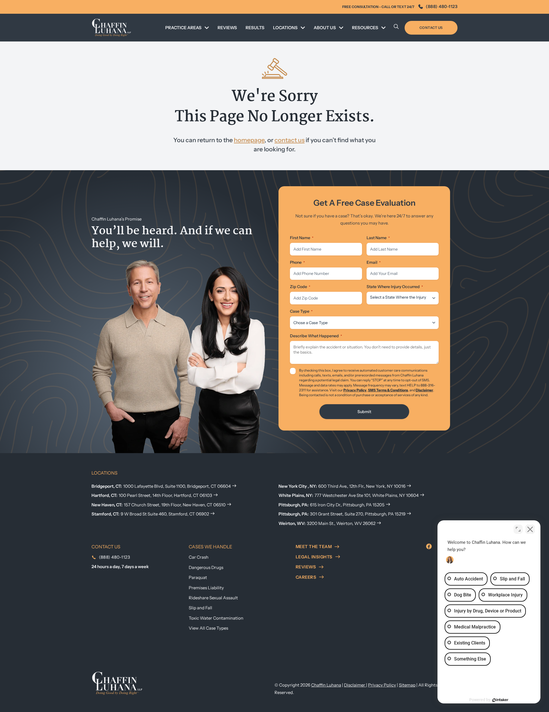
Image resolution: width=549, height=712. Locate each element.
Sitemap (407, 685)
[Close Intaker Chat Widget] (530, 529)
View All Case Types (208, 628)
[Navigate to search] (396, 27)
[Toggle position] (518, 529)
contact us (289, 140)
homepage (249, 140)
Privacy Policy (355, 390)
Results (255, 27)
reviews (306, 567)
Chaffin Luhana (326, 685)
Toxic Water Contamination (216, 618)
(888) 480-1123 (442, 6)
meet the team (314, 546)
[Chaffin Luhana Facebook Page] (428, 546)
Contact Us (431, 27)
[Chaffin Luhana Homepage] (112, 27)
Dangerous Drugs (206, 567)
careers (306, 577)
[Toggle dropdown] (206, 27)
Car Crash (198, 557)
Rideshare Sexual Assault (213, 597)
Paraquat (198, 577)
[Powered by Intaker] (500, 700)
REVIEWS (227, 27)
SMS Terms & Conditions (388, 390)
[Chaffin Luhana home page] (117, 682)
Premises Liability (206, 587)
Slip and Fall (200, 607)
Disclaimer (424, 390)
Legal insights (314, 557)
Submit (364, 411)
